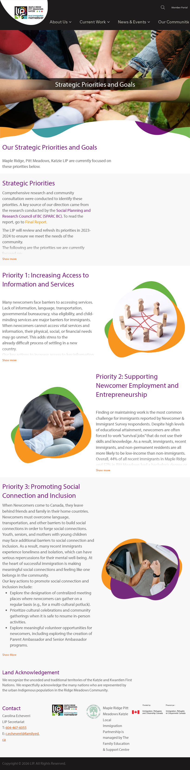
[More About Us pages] (70, 22)
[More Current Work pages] (108, 22)
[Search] (163, 7)
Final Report (35, 222)
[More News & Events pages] (149, 22)
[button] (9, 655)
